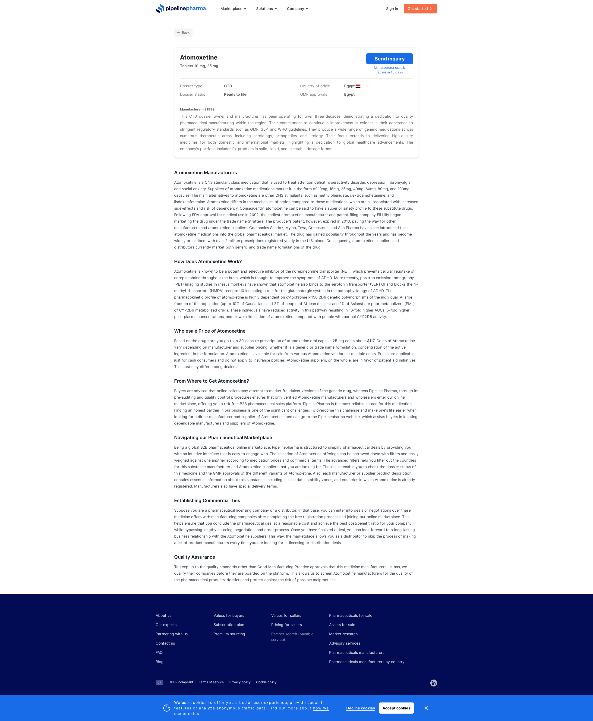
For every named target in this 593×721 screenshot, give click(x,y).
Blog (160, 661)
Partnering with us (172, 634)
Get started (418, 8)
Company (295, 8)
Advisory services (344, 643)
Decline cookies (360, 708)
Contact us (165, 643)
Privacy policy (240, 682)
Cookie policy (266, 682)
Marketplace (231, 8)
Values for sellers (286, 615)
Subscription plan (229, 624)
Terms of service (211, 682)
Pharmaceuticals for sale (350, 615)
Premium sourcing (229, 634)
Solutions (264, 8)
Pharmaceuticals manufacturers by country (366, 661)
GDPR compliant (181, 682)
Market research (343, 634)
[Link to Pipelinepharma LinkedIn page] (433, 683)
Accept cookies (396, 708)
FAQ (159, 652)
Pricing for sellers (286, 624)
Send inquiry (390, 59)
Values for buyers (229, 615)
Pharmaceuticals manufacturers (356, 652)
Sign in (392, 8)
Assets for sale (342, 624)
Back (185, 32)
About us (163, 615)
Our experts (166, 624)
